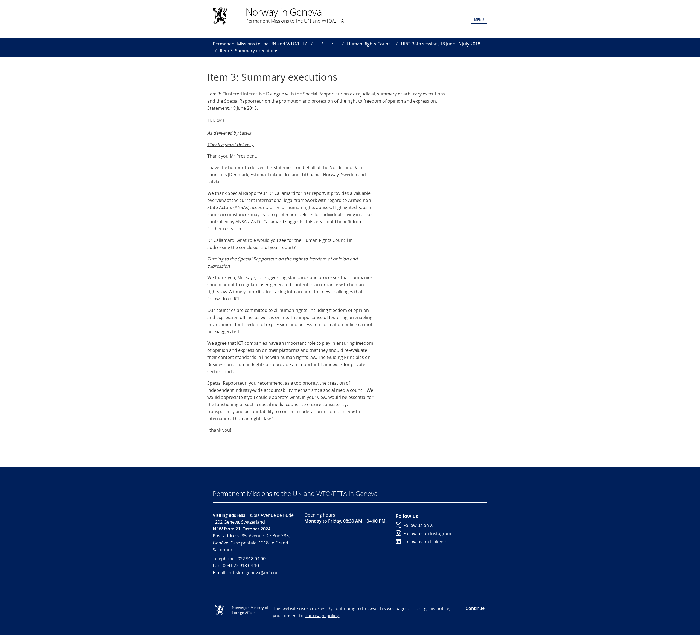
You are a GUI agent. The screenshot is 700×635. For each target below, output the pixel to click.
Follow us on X (418, 525)
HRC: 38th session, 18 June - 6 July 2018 (440, 44)
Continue (475, 608)
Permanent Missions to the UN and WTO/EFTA (260, 44)
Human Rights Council (370, 44)
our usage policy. (322, 616)
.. (317, 44)
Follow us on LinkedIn (425, 542)
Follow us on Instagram (427, 533)
